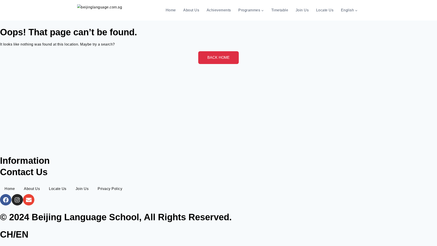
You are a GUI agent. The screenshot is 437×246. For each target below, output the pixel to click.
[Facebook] (5, 199)
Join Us (302, 10)
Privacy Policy (110, 189)
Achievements (219, 10)
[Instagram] (17, 199)
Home (171, 10)
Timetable (279, 10)
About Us (191, 10)
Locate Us (325, 10)
